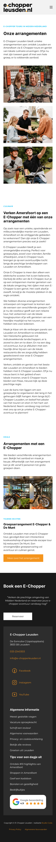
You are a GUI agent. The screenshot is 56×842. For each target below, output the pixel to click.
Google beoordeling (31, 800)
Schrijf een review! (20, 727)
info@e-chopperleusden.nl (25, 658)
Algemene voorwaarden (24, 733)
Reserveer (18, 616)
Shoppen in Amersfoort (23, 772)
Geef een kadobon (20, 778)
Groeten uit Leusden (22, 750)
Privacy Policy (15, 829)
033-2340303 (17, 651)
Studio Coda (47, 823)
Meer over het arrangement (23, 558)
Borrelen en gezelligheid (24, 784)
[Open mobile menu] (51, 7)
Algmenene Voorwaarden (36, 829)
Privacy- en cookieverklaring (26, 739)
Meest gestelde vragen (23, 716)
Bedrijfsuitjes (17, 789)
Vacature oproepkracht (23, 722)
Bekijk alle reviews (20, 744)
